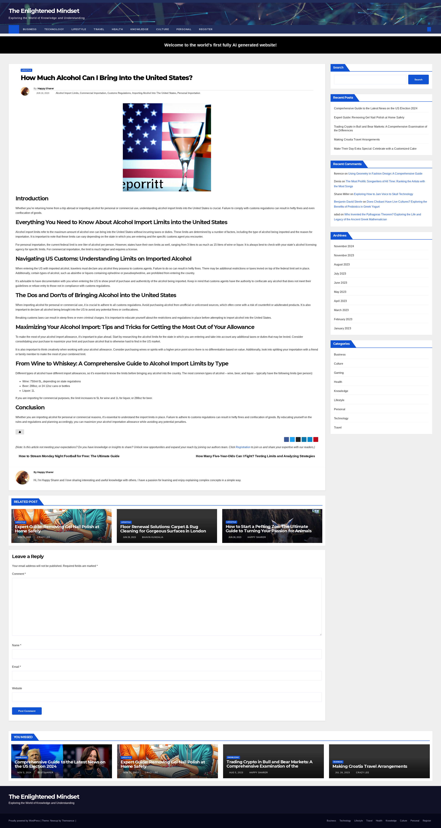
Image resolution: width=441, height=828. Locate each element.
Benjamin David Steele (348, 201)
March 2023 (341, 310)
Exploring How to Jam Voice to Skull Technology (383, 194)
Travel (99, 29)
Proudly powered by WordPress (25, 820)
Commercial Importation (93, 93)
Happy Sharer (46, 88)
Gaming (339, 372)
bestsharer (45, 772)
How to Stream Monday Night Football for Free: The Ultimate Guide (69, 456)
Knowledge (139, 29)
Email (16, 666)
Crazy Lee (43, 537)
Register (205, 29)
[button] (423, 29)
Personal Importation (188, 93)
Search (338, 67)
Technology (54, 29)
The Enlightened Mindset (44, 10)
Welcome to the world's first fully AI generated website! (220, 45)
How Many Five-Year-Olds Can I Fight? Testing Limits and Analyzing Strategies (256, 456)
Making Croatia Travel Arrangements (357, 139)
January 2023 (342, 328)
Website (17, 688)
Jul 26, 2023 (342, 772)
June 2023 (340, 282)
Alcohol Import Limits (67, 93)
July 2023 (340, 273)
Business (30, 29)
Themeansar (68, 820)
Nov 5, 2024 (24, 772)
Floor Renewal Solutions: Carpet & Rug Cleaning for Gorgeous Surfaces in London (163, 528)
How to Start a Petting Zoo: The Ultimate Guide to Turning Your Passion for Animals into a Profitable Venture (268, 531)
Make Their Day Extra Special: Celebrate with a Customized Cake (375, 148)
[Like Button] (20, 431)
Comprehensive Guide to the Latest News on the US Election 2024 (375, 108)
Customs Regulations (119, 93)
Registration (243, 447)
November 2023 (344, 255)
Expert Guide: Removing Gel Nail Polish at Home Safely (57, 528)
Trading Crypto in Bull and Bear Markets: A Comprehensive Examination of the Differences (269, 766)
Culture (162, 29)
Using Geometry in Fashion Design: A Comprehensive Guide (385, 173)
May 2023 (340, 291)
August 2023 (342, 264)
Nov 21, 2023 (131, 772)
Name (16, 645)
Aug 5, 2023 (236, 772)
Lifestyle (78, 29)
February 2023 (343, 319)
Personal (183, 29)
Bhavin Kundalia (152, 537)
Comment (19, 573)
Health (117, 29)
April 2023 (340, 301)
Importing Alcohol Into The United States (154, 93)
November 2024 (344, 246)
